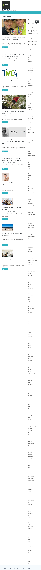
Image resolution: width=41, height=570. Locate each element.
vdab (29, 524)
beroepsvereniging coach (32, 170)
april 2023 (30, 125)
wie (28, 552)
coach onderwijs (30, 210)
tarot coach (30, 506)
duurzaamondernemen (31, 256)
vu (28, 537)
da (28, 245)
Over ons (3, 12)
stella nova (30, 493)
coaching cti (30, 223)
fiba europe (30, 284)
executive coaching (31, 280)
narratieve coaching (31, 399)
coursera (29, 242)
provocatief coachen (31, 448)
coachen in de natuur (31, 216)
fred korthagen (30, 293)
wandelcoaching (30, 546)
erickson (29, 273)
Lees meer (4, 47)
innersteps (30, 325)
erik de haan (30, 275)
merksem (29, 386)
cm (28, 197)
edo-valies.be (6, 9)
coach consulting (31, 205)
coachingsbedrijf (30, 234)
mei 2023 (29, 124)
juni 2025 (29, 77)
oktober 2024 (30, 92)
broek (29, 179)
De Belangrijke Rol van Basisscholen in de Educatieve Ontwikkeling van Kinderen (32, 30)
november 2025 (30, 68)
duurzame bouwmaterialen (32, 260)
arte (29, 151)
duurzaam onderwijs (31, 253)
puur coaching (30, 456)
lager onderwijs (30, 356)
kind (29, 341)
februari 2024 (30, 107)
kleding (29, 347)
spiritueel (29, 491)
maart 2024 (30, 105)
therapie (29, 511)
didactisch (29, 249)
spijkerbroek (30, 489)
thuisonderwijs (30, 513)
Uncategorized (30, 522)
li (28, 367)
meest (29, 382)
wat (29, 548)
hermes (29, 297)
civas (29, 195)
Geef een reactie (15, 41)
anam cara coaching (31, 146)
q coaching (30, 458)
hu (28, 314)
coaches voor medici (31, 218)
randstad (29, 463)
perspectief (30, 441)
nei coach (29, 404)
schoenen (29, 469)
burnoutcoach (30, 188)
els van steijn (30, 269)
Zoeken (29, 19)
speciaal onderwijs (31, 487)
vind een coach (30, 526)
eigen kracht (30, 267)
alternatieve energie (31, 144)
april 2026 (30, 59)
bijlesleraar (30, 173)
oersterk (29, 419)
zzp (28, 563)
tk (28, 515)
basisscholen (30, 164)
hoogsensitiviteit (31, 306)
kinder (29, 343)
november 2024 (30, 90)
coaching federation (31, 227)
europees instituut (31, 277)
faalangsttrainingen (31, 282)
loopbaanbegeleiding (31, 373)
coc (28, 238)
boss (29, 177)
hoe (29, 299)
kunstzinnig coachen (31, 352)
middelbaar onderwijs (31, 389)
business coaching (31, 192)
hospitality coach (31, 308)
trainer (29, 517)
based (29, 160)
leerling (29, 358)
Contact (8, 12)
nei (28, 402)
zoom (29, 559)
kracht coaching (30, 351)
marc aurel (30, 380)
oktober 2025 (30, 70)
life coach (29, 369)
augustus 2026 (30, 52)
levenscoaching (30, 365)
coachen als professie (31, 214)
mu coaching (30, 395)
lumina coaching (30, 376)
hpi (28, 310)
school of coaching (31, 474)
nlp (28, 410)
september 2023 (31, 116)
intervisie (29, 327)
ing (28, 323)
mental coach (30, 384)
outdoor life (30, 428)
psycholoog (30, 452)
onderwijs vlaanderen (31, 423)
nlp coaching (30, 413)
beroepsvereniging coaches (32, 171)
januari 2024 (30, 109)
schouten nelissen (31, 480)
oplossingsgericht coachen (32, 426)
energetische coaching (31, 271)
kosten (29, 349)
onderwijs (29, 421)
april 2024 (30, 103)
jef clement (30, 332)
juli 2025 (29, 76)
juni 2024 (29, 100)
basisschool (30, 166)
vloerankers (30, 528)
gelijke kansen (30, 295)
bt (28, 181)
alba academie (30, 140)
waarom (29, 543)
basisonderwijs (30, 162)
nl (28, 408)
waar (29, 541)
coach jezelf (30, 208)
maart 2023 (30, 127)
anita (29, 149)
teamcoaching (30, 509)
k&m (29, 338)
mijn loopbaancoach (31, 391)
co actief (29, 199)
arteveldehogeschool (31, 155)
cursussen (30, 243)
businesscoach (30, 194)
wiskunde (29, 554)
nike (29, 406)
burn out (29, 184)
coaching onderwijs (31, 232)
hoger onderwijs (30, 301)
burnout (29, 186)
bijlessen (29, 175)
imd (28, 321)
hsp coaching (30, 312)
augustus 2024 (30, 96)
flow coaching (30, 288)
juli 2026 (29, 53)
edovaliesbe (9, 41)
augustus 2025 (30, 74)
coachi (29, 219)
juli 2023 (29, 120)
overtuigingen (30, 430)
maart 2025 (30, 83)
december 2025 (30, 66)
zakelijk (29, 557)
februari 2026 (30, 63)
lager (29, 354)
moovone (29, 393)
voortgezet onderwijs (31, 533)
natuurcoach (30, 400)
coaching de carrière (31, 225)
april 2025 (30, 81)
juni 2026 (29, 55)
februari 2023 (30, 129)
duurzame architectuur (31, 258)
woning (29, 556)
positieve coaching (31, 445)
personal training (31, 439)
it (28, 330)
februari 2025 (30, 85)
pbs (29, 432)
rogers (29, 467)
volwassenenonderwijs (31, 532)
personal (29, 434)
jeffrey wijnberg (30, 334)
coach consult (30, 203)
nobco (29, 417)
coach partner (30, 212)
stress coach (30, 498)
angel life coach (30, 147)
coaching (29, 221)
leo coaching (30, 362)
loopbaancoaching (31, 375)
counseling (30, 240)
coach (29, 201)
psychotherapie (30, 454)
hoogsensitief (30, 304)
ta (28, 502)
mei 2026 (29, 57)
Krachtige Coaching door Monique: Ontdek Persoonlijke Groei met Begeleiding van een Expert (13, 141)
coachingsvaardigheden (31, 236)
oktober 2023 (30, 114)
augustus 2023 (30, 118)
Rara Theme (20, 568)
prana (29, 447)
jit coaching (30, 336)
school (29, 472)
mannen (29, 378)
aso (28, 157)
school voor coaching (31, 476)
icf (28, 317)
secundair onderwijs (31, 482)
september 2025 (31, 72)
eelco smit (30, 264)
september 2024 (31, 94)
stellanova (30, 495)
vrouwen (29, 535)
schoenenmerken (31, 471)
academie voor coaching (32, 136)
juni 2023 (29, 122)
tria (28, 520)
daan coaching (30, 247)
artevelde (29, 153)
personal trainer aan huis (32, 437)
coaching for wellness (31, 229)
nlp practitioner (30, 415)
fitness (29, 286)
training (29, 519)
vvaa (29, 539)
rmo (29, 465)
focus (29, 290)
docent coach (30, 251)
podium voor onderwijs (31, 443)
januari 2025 (30, 87)
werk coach (30, 550)
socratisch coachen (31, 485)
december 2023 (30, 111)
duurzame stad (30, 262)
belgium (29, 168)
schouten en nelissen (31, 478)
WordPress (29, 568)
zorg (29, 561)
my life (29, 397)
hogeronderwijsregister (32, 303)
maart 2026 (30, 61)
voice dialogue (30, 530)
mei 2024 (29, 101)
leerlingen (30, 360)
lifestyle (29, 371)
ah (28, 138)
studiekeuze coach (31, 500)
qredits (29, 461)
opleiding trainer (30, 424)
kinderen (29, 345)
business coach (30, 190)
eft (28, 266)
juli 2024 (29, 98)
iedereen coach (30, 319)
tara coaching (30, 504)
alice (29, 142)
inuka (29, 328)
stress (29, 496)
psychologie (30, 450)
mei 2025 (29, 79)
